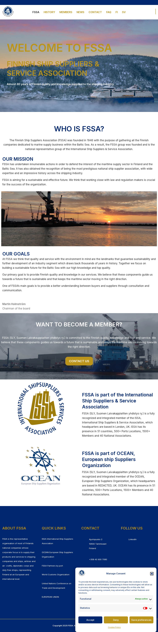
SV (124, 12)
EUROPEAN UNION (50, 597)
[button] (151, 573)
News (80, 12)
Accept (90, 619)
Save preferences (141, 619)
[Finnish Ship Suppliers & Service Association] (8, 11)
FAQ (108, 12)
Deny (116, 619)
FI (117, 12)
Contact (95, 12)
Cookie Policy (114, 627)
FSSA (35, 12)
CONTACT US (79, 361)
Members (65, 12)
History (49, 12)
